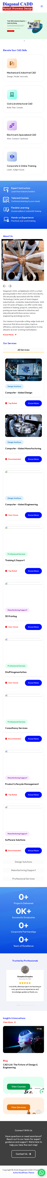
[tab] (23, 350)
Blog (5, 1060)
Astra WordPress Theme (23, 1172)
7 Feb (39, 1028)
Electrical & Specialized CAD (21, 134)
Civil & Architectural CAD (19, 103)
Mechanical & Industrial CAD (21, 72)
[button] (6, 25)
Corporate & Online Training (21, 165)
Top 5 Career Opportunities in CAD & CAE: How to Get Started (22, 1066)
